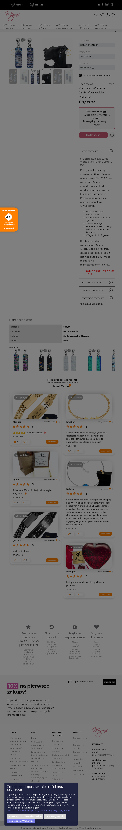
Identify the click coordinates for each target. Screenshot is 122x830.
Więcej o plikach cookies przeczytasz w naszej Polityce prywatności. (40, 810)
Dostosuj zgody (55, 816)
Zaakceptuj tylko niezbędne (25, 816)
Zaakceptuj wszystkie (21, 821)
